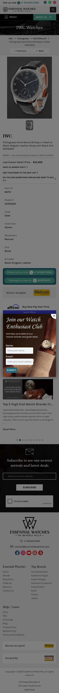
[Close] (53, 316)
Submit (11, 370)
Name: (9, 345)
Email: (9, 356)
